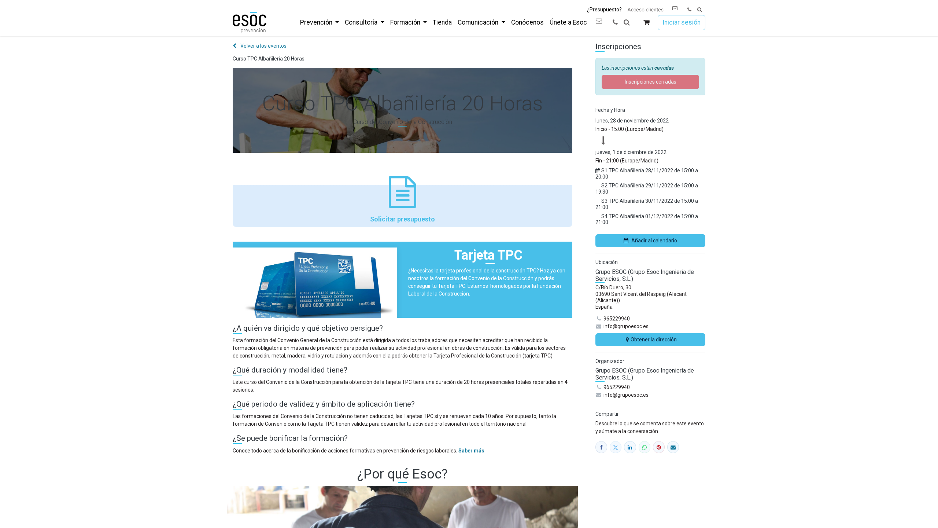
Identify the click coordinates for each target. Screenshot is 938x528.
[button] (699, 9)
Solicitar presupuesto (402, 219)
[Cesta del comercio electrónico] (646, 22)
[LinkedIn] (630, 447)
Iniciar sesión (681, 22)
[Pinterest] (659, 447)
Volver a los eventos (263, 46)
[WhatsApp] (644, 447)
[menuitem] (319, 22)
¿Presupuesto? (604, 9)
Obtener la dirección (654, 339)
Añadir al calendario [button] (654, 240)
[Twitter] (615, 447)
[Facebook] (601, 447)
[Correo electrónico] (673, 447)
